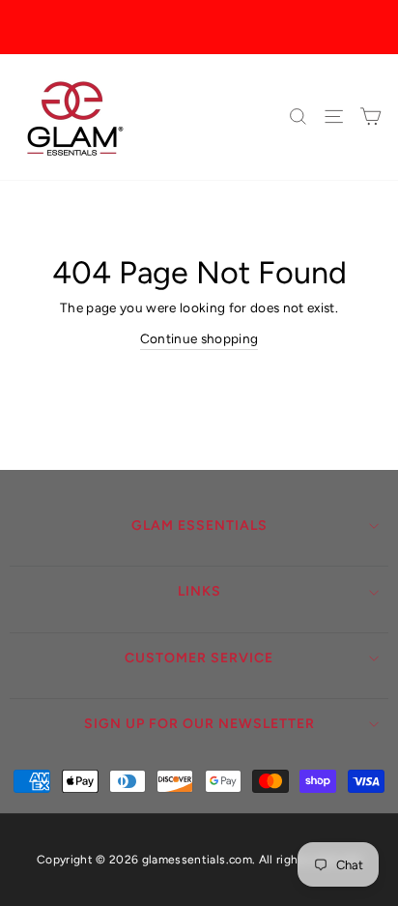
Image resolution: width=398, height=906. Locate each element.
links (199, 591)
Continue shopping (199, 338)
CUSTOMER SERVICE (199, 658)
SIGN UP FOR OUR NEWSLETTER (199, 724)
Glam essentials (199, 525)
